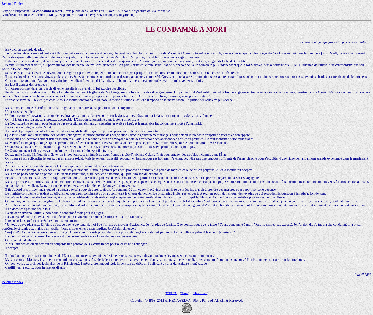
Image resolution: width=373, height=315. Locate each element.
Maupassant (200, 293)
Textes (184, 293)
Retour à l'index (12, 3)
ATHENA (171, 293)
